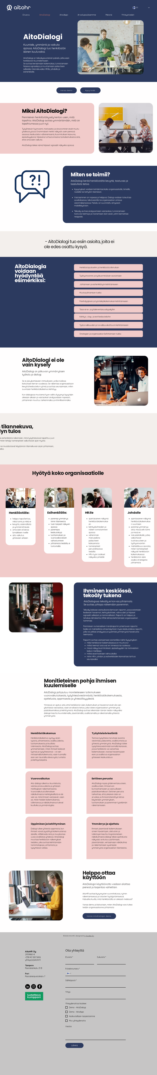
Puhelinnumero (72, 968)
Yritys (67, 992)
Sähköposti (71, 980)
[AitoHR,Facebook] (39, 986)
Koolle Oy (90, 936)
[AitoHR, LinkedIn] (27, 986)
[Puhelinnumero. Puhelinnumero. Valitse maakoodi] (69, 973)
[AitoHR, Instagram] (33, 986)
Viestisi (68, 1026)
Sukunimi (101, 957)
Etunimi (69, 957)
